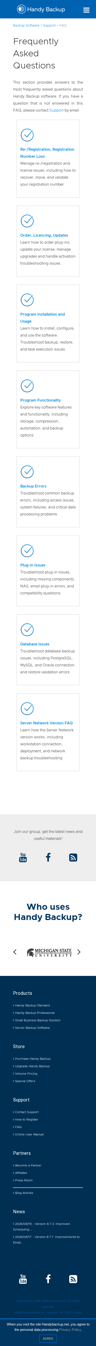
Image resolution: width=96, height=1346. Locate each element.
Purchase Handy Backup (32, 1058)
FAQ (18, 1127)
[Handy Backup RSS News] (73, 858)
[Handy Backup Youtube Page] (23, 1279)
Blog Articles (23, 1193)
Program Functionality (40, 400)
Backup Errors (33, 486)
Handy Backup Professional (34, 1013)
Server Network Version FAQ (46, 723)
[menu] (86, 10)
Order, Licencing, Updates (44, 235)
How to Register (26, 1119)
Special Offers (24, 1081)
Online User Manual (29, 1134)
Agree (48, 1338)
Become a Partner (27, 1165)
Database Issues (34, 644)
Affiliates (20, 1173)
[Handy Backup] (41, 10)
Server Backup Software (32, 1027)
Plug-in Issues (32, 565)
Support (56, 110)
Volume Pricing (25, 1073)
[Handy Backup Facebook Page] (48, 1279)
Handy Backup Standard (32, 1005)
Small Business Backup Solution (37, 1020)
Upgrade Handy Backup (32, 1066)
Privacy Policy (70, 1330)
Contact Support (26, 1112)
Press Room (23, 1180)
